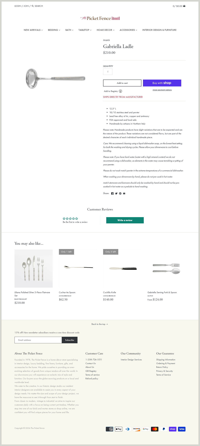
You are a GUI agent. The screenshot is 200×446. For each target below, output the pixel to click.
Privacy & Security (164, 371)
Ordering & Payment (165, 363)
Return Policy (162, 367)
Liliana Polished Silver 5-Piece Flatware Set (32, 295)
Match (106, 40)
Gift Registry (90, 371)
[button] (122, 91)
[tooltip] (120, 91)
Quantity (108, 66)
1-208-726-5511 (93, 359)
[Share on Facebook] (112, 192)
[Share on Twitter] (116, 192)
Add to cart (122, 83)
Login (18, 6)
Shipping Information (165, 359)
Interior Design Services (131, 359)
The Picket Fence (38, 428)
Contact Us (90, 363)
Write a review (125, 220)
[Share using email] (124, 192)
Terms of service (92, 374)
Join (26, 6)
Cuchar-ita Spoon (67, 294)
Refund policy (91, 378)
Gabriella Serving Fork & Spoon (162, 294)
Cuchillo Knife (109, 294)
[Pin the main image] (120, 192)
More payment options (162, 90)
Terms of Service (163, 374)
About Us (89, 367)
